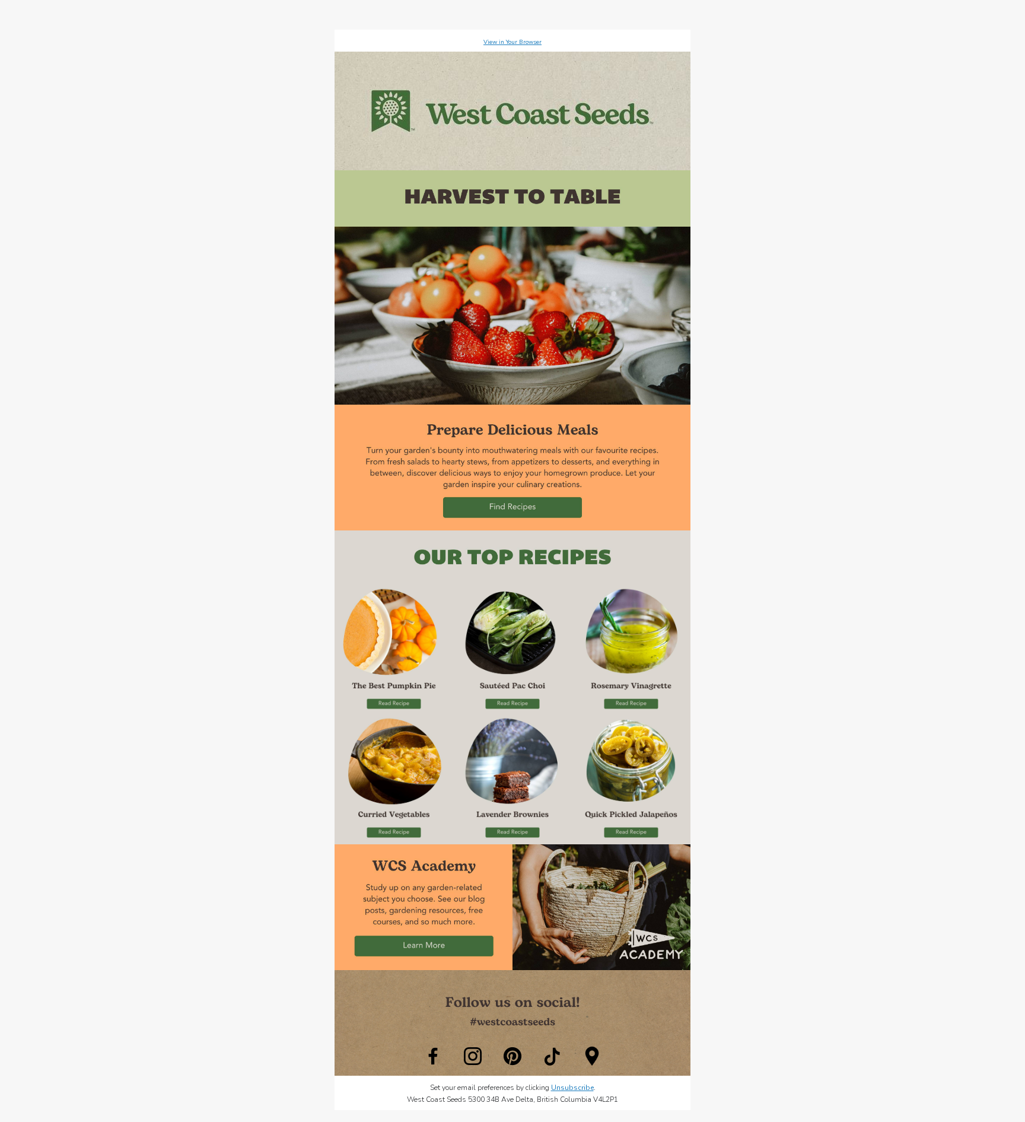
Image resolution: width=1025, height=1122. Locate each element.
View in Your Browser (512, 42)
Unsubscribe (572, 1087)
